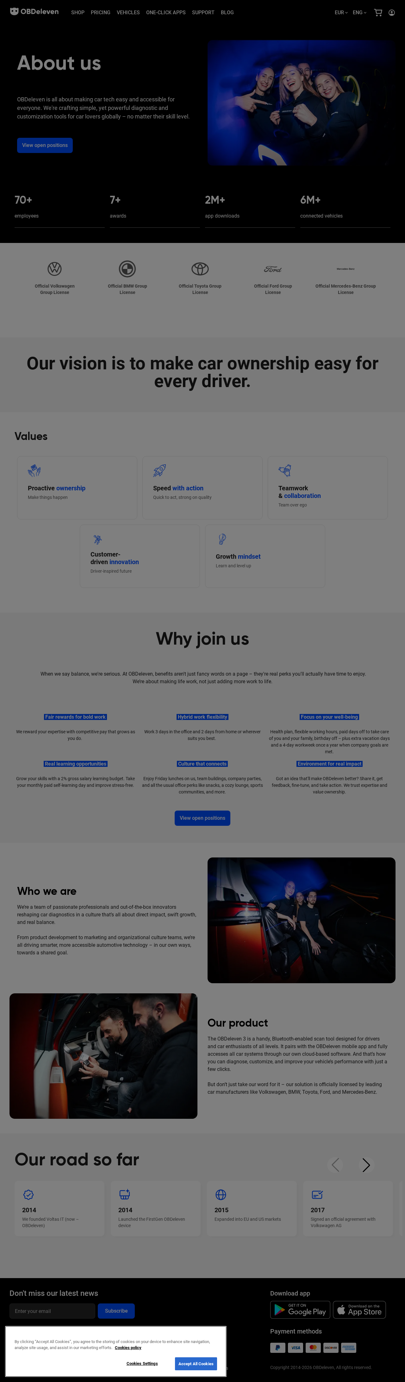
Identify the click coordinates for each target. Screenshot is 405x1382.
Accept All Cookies (196, 1363)
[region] (116, 1351)
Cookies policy (128, 1348)
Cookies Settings (142, 1363)
